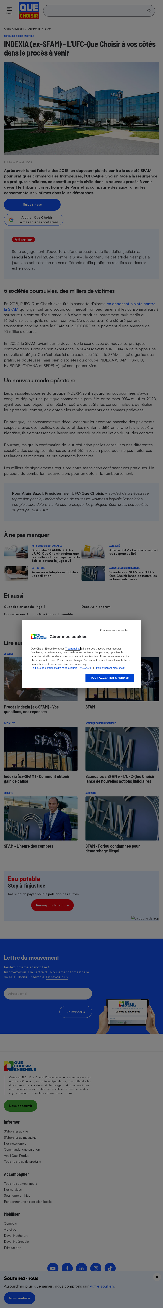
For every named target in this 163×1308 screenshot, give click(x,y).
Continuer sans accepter (114, 630)
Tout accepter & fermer (109, 677)
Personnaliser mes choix (110, 667)
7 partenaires (72, 648)
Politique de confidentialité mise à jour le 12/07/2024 (61, 667)
